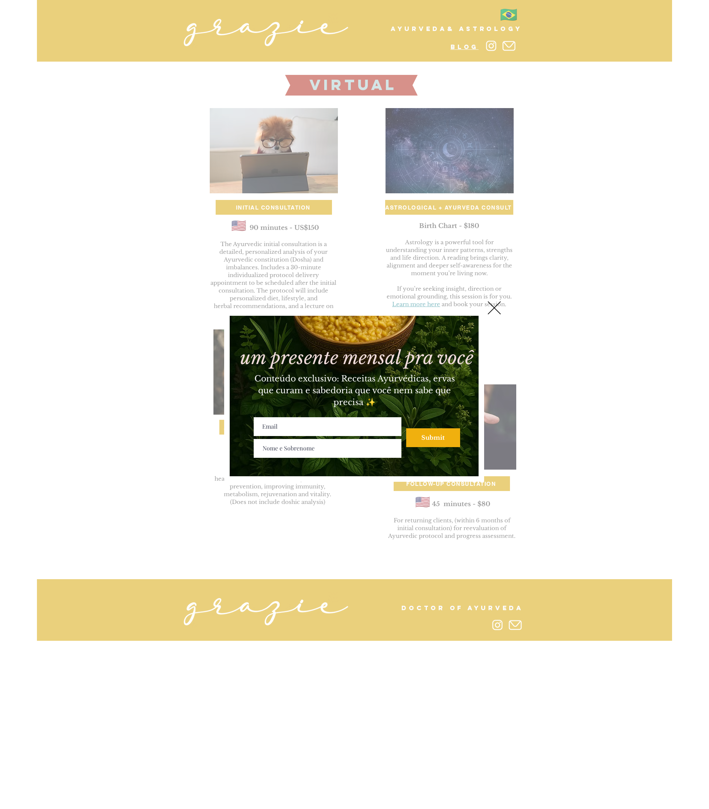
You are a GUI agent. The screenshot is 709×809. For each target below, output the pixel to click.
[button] (494, 307)
